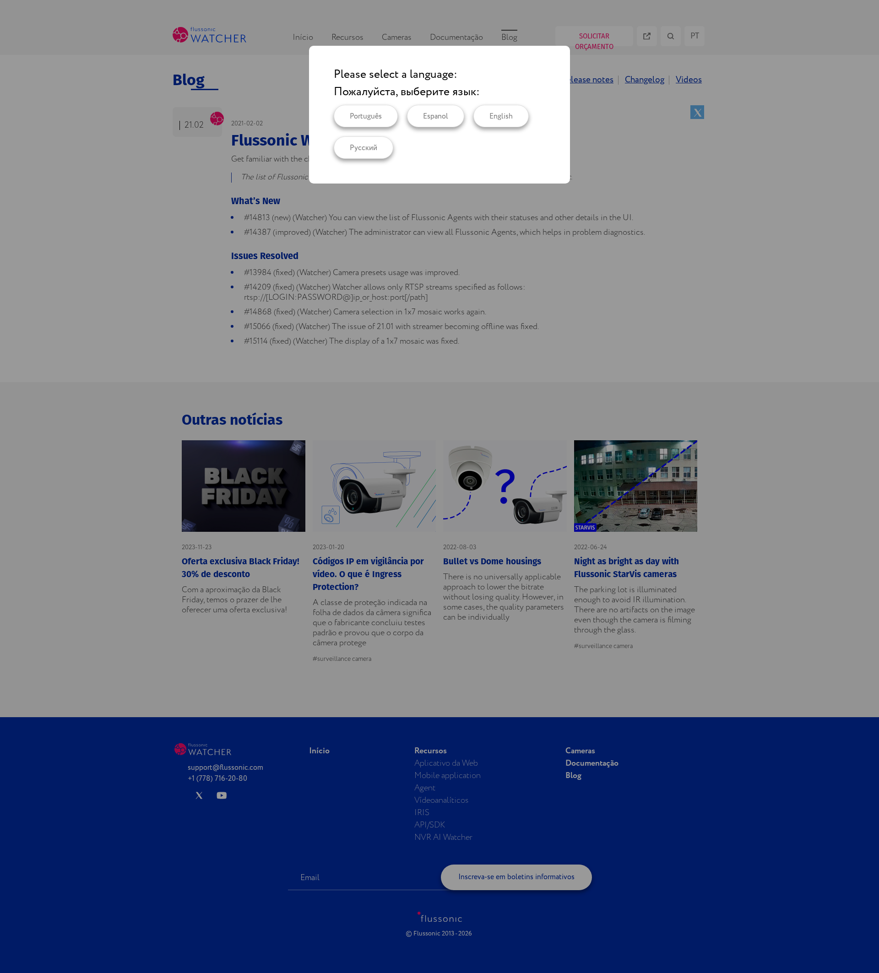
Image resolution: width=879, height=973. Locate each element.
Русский (363, 148)
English (501, 116)
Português (366, 116)
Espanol (435, 116)
